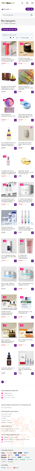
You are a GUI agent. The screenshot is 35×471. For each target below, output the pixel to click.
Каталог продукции (10, 23)
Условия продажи (6, 416)
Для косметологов (6, 407)
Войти (28, 9)
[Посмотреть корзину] (27, 3)
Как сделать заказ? (6, 414)
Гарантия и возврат (6, 422)
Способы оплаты (5, 420)
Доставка (3, 418)
